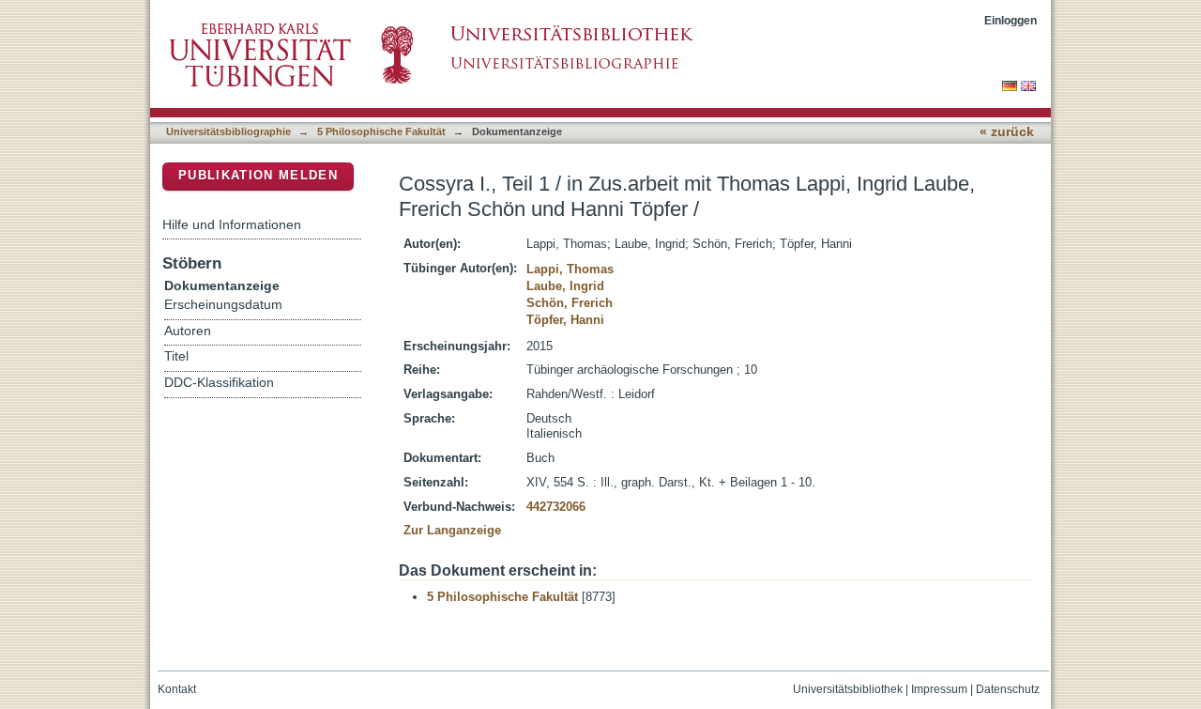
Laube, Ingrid (565, 286)
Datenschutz (1008, 689)
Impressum (939, 689)
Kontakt (177, 689)
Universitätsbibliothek (848, 689)
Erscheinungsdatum (223, 305)
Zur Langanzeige (452, 530)
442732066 (555, 507)
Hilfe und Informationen (231, 224)
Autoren (187, 331)
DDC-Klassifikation (219, 383)
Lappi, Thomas (570, 269)
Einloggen (1010, 20)
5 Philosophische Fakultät (381, 131)
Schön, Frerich (569, 303)
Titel (176, 356)
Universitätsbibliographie (228, 131)
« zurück (1007, 132)
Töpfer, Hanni (565, 320)
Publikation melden (258, 175)
